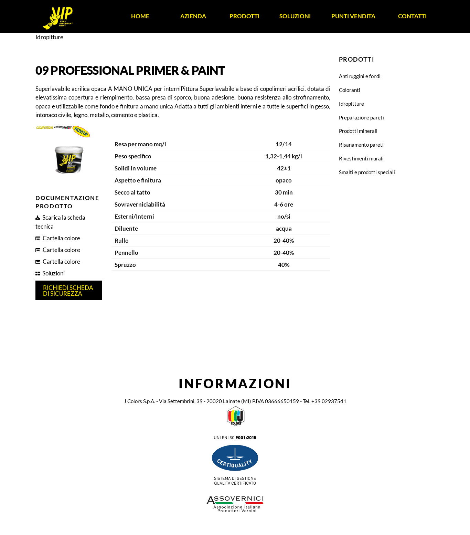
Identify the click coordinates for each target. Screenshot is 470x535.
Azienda (193, 16)
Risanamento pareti (361, 144)
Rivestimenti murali (361, 158)
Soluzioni (295, 16)
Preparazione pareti (361, 117)
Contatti (412, 16)
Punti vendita (353, 16)
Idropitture (351, 104)
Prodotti (244, 16)
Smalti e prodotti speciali (367, 172)
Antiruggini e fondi (360, 76)
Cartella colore (61, 238)
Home (140, 16)
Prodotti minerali (358, 131)
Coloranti (349, 90)
